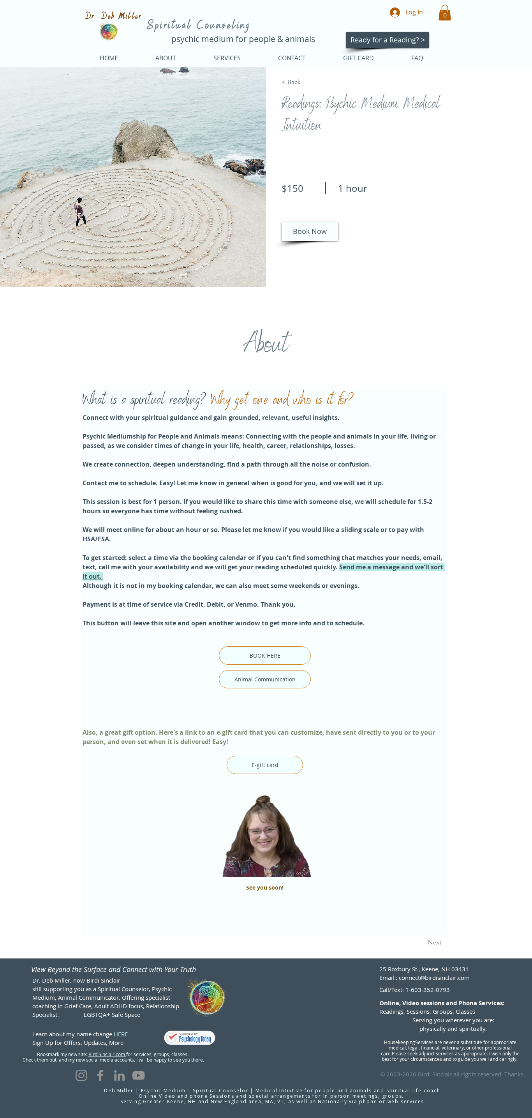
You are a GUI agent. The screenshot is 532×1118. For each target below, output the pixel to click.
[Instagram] (81, 1075)
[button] (444, 13)
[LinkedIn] (119, 1075)
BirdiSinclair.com (107, 1054)
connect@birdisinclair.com (434, 977)
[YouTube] (138, 1075)
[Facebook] (100, 1075)
